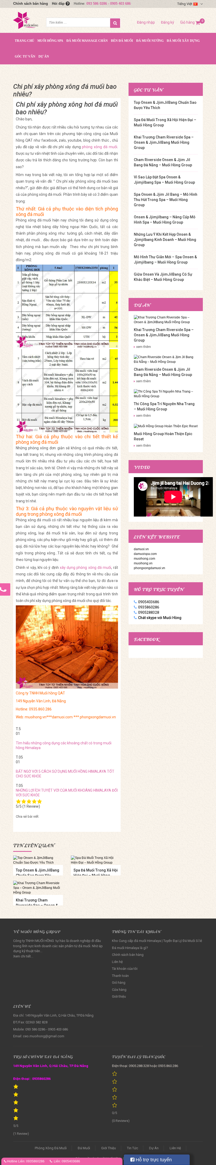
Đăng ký (167, 22)
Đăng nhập (146, 22)
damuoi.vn (141, 549)
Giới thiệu (119, 996)
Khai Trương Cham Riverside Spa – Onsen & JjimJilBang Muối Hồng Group (164, 142)
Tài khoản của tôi (125, 969)
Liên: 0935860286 (31, 1161)
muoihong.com (144, 558)
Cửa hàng (119, 990)
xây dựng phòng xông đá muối (85, 567)
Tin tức (132, 1148)
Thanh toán (120, 976)
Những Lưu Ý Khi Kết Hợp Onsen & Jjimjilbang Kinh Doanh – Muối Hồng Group (165, 239)
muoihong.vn (143, 563)
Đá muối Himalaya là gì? (130, 948)
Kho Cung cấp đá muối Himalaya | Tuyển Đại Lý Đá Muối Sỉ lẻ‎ (157, 941)
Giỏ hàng (190, 22)
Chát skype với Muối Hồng (159, 618)
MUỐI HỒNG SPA (50, 41)
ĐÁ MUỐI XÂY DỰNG (183, 41)
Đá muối (84, 1148)
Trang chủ (24, 41)
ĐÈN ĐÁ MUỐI (122, 41)
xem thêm (143, 347)
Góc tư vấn (25, 56)
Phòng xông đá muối (51, 1148)
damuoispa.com (145, 554)
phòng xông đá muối (99, 147)
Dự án (43, 56)
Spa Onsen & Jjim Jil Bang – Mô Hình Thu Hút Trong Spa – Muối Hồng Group (165, 199)
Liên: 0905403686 (67, 1161)
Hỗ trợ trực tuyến (153, 1159)
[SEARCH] (115, 23)
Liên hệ (117, 962)
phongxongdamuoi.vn (149, 568)
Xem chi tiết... (23, 956)
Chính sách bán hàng (30, 4)
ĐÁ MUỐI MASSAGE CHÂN (87, 41)
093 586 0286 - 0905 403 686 (108, 4)
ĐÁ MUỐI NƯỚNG (150, 41)
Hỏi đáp (59, 4)
